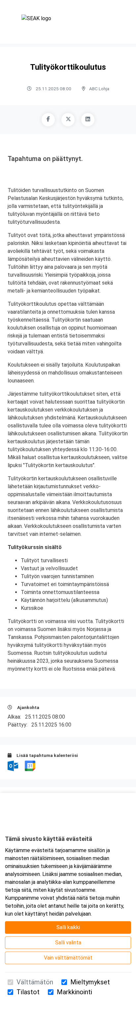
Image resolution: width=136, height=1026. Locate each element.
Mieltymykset (90, 982)
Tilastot (28, 992)
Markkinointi (74, 992)
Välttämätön (35, 982)
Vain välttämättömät (68, 958)
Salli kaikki (68, 927)
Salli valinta (68, 942)
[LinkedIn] (87, 119)
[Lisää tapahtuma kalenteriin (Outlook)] (13, 765)
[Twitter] (68, 119)
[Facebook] (48, 119)
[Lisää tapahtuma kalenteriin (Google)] (30, 765)
